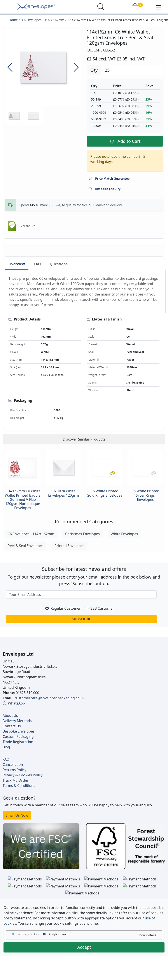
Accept (84, 947)
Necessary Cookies (28, 934)
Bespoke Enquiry (108, 189)
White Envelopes (124, 533)
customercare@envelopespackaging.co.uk (49, 698)
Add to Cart (128, 141)
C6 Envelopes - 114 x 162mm (43, 20)
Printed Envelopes (69, 545)
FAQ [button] (37, 264)
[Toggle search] (100, 7)
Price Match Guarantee (112, 178)
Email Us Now (16, 815)
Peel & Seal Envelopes (26, 545)
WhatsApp (16, 703)
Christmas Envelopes (82, 533)
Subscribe (81, 619)
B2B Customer (102, 608)
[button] (159, 7)
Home (13, 20)
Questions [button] (59, 264)
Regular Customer (66, 608)
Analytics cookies (58, 934)
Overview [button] (17, 264)
